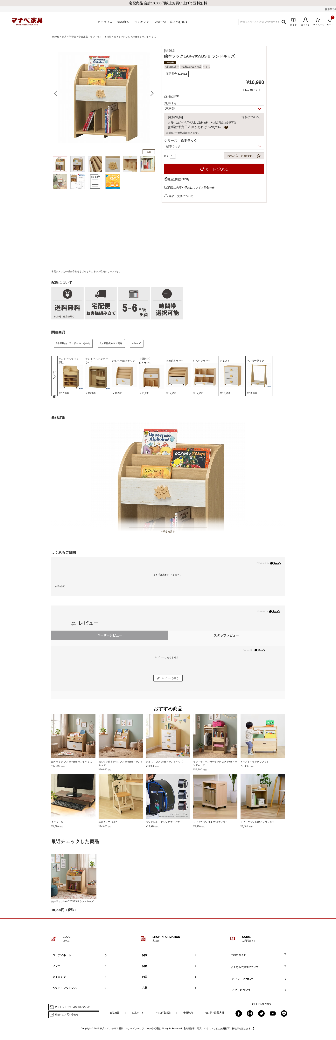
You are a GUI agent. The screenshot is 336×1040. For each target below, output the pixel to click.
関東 (145, 955)
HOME (55, 36)
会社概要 (114, 1012)
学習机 (72, 36)
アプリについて (241, 989)
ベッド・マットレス (64, 987)
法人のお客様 (178, 22)
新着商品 (123, 22)
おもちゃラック (202, 360)
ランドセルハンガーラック (96, 360)
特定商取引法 (164, 1012)
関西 (145, 966)
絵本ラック (145, 362)
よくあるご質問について (245, 967)
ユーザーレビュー (109, 635)
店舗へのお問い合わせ (66, 1014)
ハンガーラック (255, 360)
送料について (251, 117)
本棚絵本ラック (175, 360)
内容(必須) (60, 586)
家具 (64, 36)
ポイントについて (243, 979)
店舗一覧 (160, 22)
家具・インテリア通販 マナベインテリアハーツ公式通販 (130, 1028)
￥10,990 (117, 393)
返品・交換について (181, 195)
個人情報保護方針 (215, 1012)
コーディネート (61, 955)
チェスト (225, 360)
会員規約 (188, 1012)
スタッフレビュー (226, 635)
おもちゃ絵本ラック (123, 360)
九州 (145, 987)
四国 (145, 976)
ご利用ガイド (238, 955)
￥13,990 (90, 393)
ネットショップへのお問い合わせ (72, 1007)
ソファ (56, 966)
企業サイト (138, 1012)
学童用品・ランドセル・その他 (95, 36)
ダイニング (59, 976)
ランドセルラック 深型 (70, 360)
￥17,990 (64, 393)
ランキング (141, 22)
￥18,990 (225, 393)
